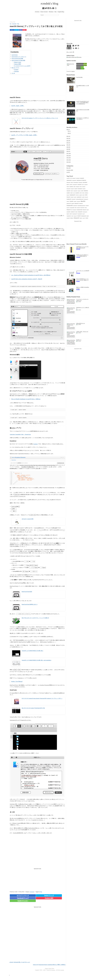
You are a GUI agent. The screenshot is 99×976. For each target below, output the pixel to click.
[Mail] (43, 8)
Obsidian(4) (81, 203)
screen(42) (68, 211)
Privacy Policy (51, 968)
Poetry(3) (68, 207)
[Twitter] (46, 8)
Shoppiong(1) (85, 211)
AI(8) (71, 178)
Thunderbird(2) (79, 213)
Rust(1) (88, 209)
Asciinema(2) (74, 180)
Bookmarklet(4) (76, 182)
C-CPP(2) (70, 184)
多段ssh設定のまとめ (80, 323)
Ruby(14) (84, 209)
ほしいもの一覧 (70, 52)
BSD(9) (68, 184)
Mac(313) (83, 201)
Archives (37, 11)
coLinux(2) (86, 184)
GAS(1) (72, 190)
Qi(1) (72, 209)
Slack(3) (68, 213)
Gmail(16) (68, 192)
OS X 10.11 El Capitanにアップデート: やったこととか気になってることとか (40, 118)
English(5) (75, 188)
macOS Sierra (15, 54)
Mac (56, 11)
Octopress (53, 970)
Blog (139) (69, 167)
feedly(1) (84, 188)
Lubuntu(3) (78, 201)
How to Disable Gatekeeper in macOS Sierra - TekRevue (25, 399)
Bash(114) (84, 180)
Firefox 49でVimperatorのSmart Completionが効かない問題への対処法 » (49, 964)
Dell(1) (75, 186)
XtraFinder (16, 71)
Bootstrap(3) (80, 182)
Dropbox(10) (69, 188)
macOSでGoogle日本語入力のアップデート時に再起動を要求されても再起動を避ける (82, 102)
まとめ (13, 73)
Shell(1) (76, 211)
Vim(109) (79, 215)
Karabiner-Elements (20, 457)
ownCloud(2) (75, 205)
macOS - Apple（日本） (17, 105)
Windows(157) (76, 217)
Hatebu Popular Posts (73, 296)
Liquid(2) (75, 201)
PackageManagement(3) (81, 205)
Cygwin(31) (71, 186)
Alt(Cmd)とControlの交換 (27, 518)
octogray (62, 970)
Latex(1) (68, 201)
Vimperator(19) (83, 215)
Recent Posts (71, 74)
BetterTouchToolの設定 (27, 591)
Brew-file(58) (85, 182)
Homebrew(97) (72, 194)
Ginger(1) (79, 190)
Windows (51, 11)
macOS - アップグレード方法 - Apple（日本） (24, 135)
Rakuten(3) (75, 209)
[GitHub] (48, 8)
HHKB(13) (86, 192)
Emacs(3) (72, 188)
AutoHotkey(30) (79, 180)
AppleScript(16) (69, 180)
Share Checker (44, 11)
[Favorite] (56, 8)
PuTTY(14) (82, 207)
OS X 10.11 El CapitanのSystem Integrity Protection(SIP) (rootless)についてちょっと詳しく (42, 698)
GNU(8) (71, 192)
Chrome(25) (79, 184)
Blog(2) (72, 182)
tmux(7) (83, 213)
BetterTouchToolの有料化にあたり (30, 604)
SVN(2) (71, 213)
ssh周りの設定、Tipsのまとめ (82, 331)
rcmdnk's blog (49, 3)
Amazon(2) (74, 178)
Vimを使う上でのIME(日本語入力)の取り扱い (32, 650)
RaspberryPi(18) (79, 209)
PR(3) (76, 207)
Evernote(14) (80, 188)
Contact (46, 968)
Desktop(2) (77, 186)
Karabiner (16, 69)
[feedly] (53, 8)
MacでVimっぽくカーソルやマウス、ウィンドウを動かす (35, 617)
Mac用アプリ (78, 339)
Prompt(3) (78, 207)
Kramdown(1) (86, 199)
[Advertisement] (37, 85)
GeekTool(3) (75, 190)
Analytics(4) (78, 178)
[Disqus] (37, 944)
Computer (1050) (70, 170)
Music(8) (73, 203)
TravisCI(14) (69, 215)
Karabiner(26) (69, 199)
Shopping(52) (80, 211)
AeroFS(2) (68, 178)
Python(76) (69, 209)
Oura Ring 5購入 (79, 77)
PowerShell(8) (72, 207)
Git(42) (82, 190)
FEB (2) (69, 133)
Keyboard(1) (73, 199)
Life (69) (68, 172)
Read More (14, 460)
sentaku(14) (73, 211)
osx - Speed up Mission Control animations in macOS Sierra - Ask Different (30, 275)
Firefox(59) (68, 190)
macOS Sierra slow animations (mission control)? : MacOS (26, 279)
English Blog (61, 11)
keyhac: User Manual (16, 681)
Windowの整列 (17, 64)
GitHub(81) (86, 190)
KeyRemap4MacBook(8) (80, 199)
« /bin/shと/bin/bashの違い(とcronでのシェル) (19, 962)
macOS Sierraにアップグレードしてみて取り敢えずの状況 (36, 26)
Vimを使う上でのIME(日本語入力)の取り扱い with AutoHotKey (36, 660)
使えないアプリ (15, 67)
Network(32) (77, 203)
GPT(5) (81, 192)
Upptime (73, 71)
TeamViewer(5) (74, 213)
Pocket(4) (87, 205)
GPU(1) (83, 192)
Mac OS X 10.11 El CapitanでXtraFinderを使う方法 (33, 708)
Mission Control (17, 62)
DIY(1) (81, 186)
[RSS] (51, 8)
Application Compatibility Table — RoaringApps (20, 434)
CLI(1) (83, 184)
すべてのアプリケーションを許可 (22, 65)
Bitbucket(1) (68, 182)
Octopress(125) (70, 205)
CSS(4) (68, 186)
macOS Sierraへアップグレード (19, 56)
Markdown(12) (69, 203)
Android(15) (82, 178)
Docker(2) (83, 186)
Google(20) (77, 192)
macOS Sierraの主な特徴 (17, 58)
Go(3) (74, 192)
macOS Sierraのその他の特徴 (18, 60)
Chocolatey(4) (75, 184)
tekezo (13, 457)
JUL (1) (69, 131)
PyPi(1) (86, 207)
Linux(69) (71, 201)
